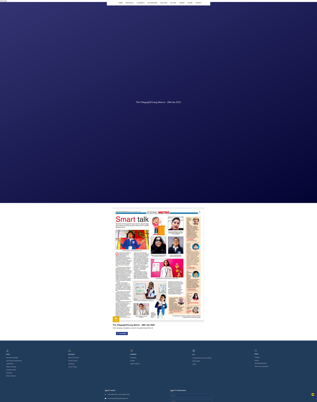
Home (121, 2)
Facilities (163, 2)
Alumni (190, 2)
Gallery (173, 2)
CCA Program (152, 2)
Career (182, 2)
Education (133, 357)
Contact (198, 2)
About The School (73, 357)
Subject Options (135, 363)
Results (132, 360)
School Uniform (72, 360)
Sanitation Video (11, 370)
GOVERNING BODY (261, 363)
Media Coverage (11, 366)
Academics (141, 2)
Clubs (194, 364)
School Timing (72, 367)
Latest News (9, 363)
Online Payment (11, 376)
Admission (9, 373)
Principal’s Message (12, 357)
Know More (122, 333)
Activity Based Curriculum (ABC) (201, 358)
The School (129, 2)
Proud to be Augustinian (262, 366)
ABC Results (196, 361)
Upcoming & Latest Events (14, 360)
